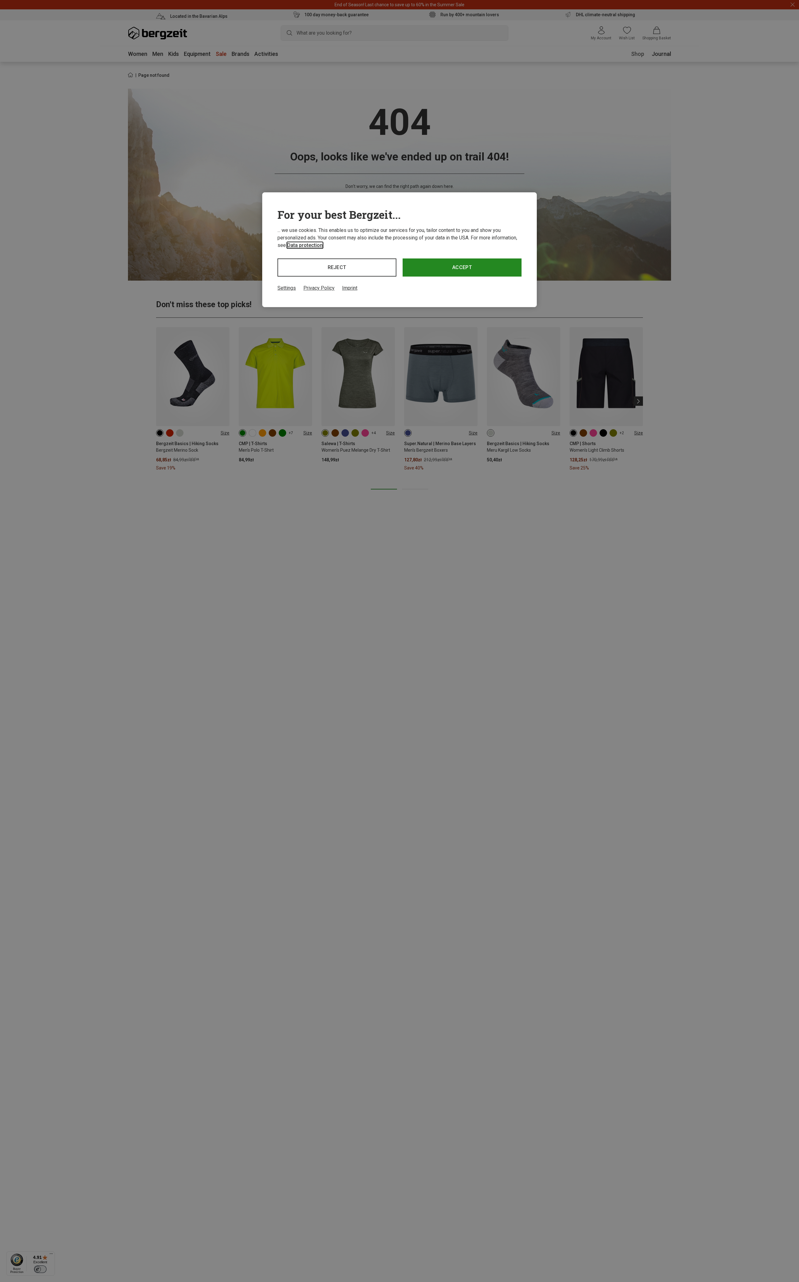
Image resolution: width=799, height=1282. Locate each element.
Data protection (305, 245)
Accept (462, 267)
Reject (337, 267)
